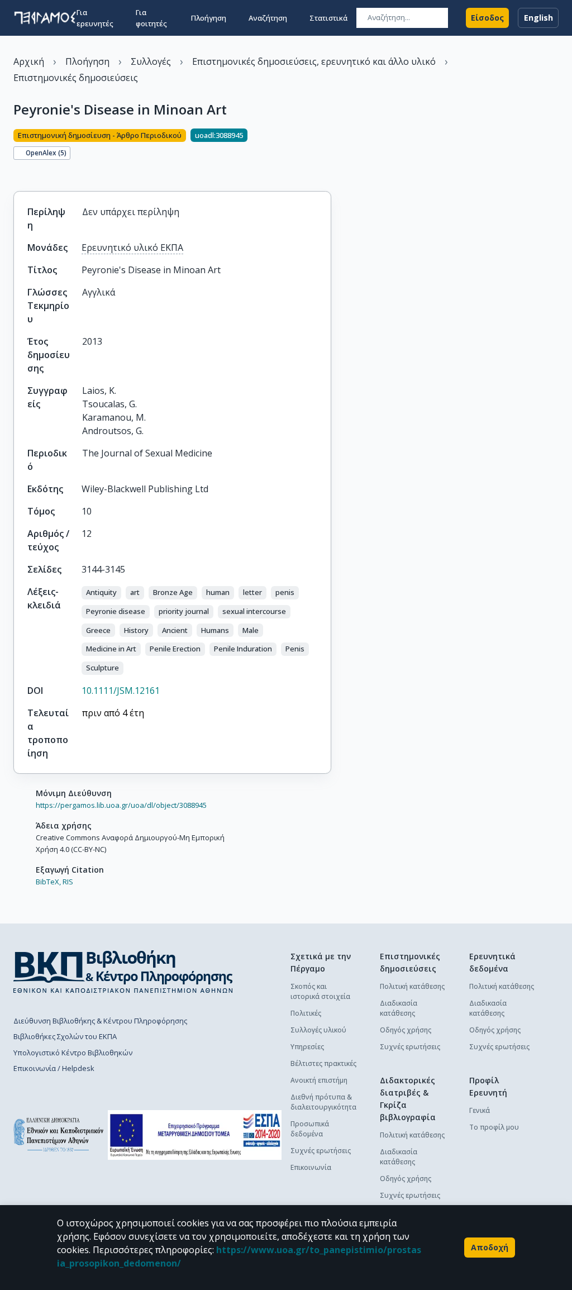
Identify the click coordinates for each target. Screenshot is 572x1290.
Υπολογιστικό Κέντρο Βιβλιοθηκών (72, 1053)
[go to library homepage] (123, 971)
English (538, 17)
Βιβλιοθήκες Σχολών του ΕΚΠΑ (65, 1036)
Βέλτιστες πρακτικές (323, 1063)
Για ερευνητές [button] (95, 17)
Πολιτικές (305, 1013)
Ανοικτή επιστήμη (318, 1080)
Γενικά (479, 1110)
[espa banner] (195, 1135)
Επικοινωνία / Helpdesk (53, 1068)
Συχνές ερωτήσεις (320, 1150)
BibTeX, (48, 882)
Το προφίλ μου (494, 1127)
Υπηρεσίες (307, 1046)
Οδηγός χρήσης (405, 1030)
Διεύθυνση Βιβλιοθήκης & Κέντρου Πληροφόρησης (100, 1021)
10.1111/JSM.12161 (121, 690)
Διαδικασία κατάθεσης (398, 1008)
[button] (101, 592)
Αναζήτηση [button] (268, 18)
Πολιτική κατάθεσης (412, 986)
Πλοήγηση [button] (208, 18)
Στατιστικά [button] (328, 18)
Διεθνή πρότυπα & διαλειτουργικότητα (323, 1102)
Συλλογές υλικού (318, 1030)
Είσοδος (487, 17)
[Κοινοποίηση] (17, 172)
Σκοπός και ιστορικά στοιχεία (320, 991)
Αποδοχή (489, 1247)
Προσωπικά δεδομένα (309, 1129)
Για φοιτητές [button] (151, 17)
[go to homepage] (45, 18)
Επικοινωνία (310, 1167)
